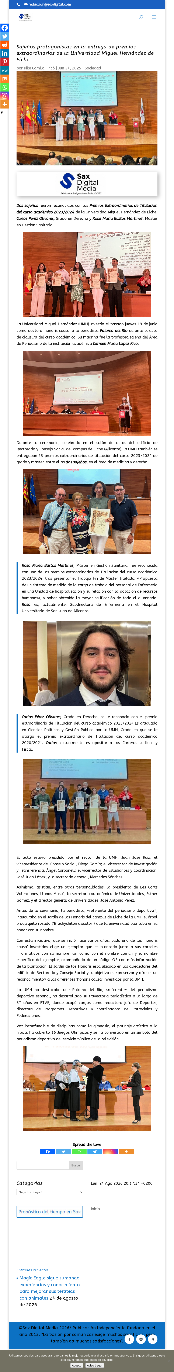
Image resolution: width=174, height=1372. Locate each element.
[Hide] (1, 112)
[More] (126, 1151)
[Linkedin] (4, 53)
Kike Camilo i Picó (39, 68)
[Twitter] (63, 1151)
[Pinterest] (4, 62)
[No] (169, 1361)
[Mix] (4, 79)
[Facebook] (47, 1151)
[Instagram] (110, 1151)
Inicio (95, 1209)
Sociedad (93, 68)
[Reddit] (4, 45)
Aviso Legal (94, 1365)
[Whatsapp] (79, 1151)
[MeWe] (4, 70)
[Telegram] (94, 1151)
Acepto (76, 1365)
